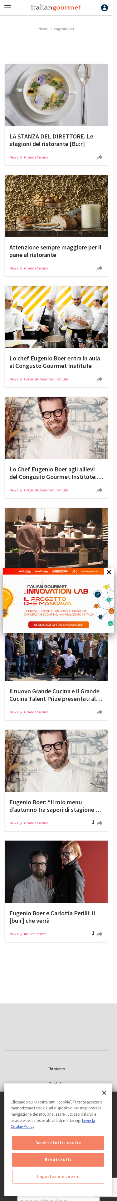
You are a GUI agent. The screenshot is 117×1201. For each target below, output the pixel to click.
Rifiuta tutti (58, 1159)
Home (43, 28)
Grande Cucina (36, 157)
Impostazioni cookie (58, 1176)
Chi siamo (56, 1069)
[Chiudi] (104, 1093)
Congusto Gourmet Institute (46, 379)
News (14, 157)
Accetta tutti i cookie (58, 1142)
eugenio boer (64, 28)
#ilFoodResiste (35, 934)
